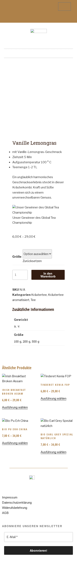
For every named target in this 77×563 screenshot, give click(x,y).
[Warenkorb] (64, 6)
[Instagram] (42, 18)
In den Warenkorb (48, 274)
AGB (5, 513)
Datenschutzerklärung (17, 502)
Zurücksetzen (32, 261)
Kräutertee (39, 295)
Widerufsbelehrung (14, 507)
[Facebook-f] (35, 18)
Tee (33, 300)
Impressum (9, 497)
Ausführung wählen (15, 407)
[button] (38, 52)
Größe (16, 256)
